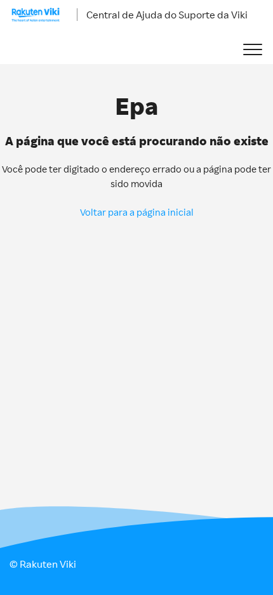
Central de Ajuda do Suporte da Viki (167, 14)
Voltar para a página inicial (137, 212)
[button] (252, 50)
